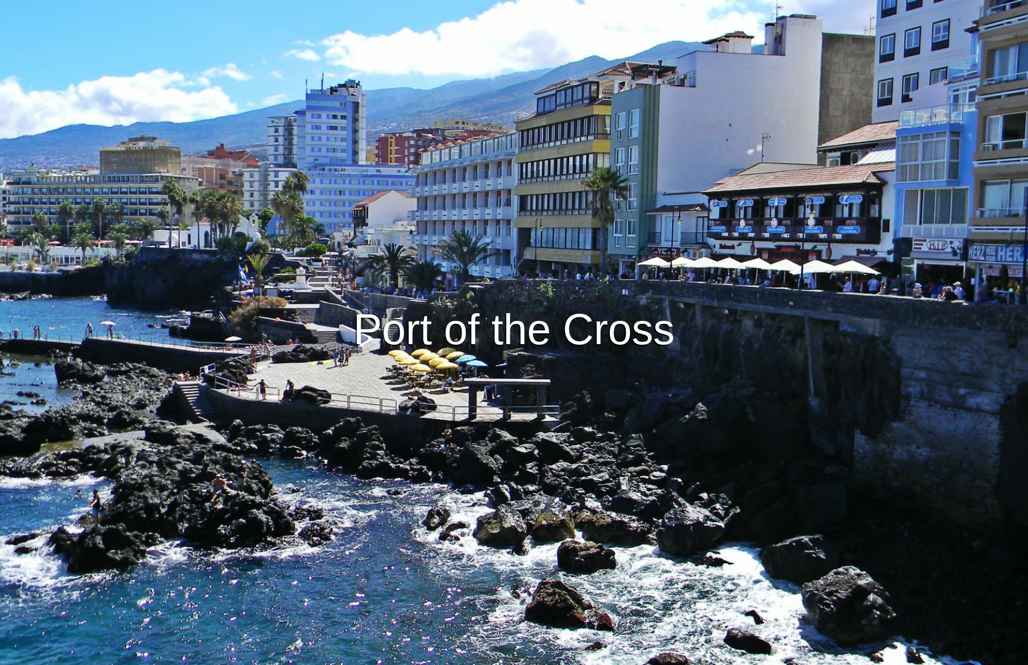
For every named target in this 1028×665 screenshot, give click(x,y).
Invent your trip (514, 314)
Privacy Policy (515, 654)
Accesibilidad (641, 654)
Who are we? (579, 654)
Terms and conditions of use (425, 654)
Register (552, 347)
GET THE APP (483, 347)
